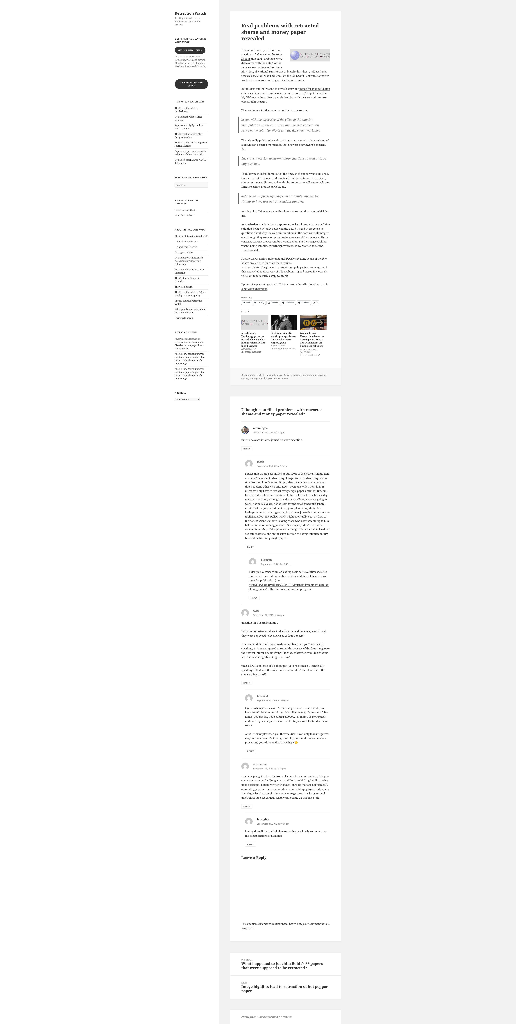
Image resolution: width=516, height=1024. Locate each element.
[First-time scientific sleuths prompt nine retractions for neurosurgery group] (284, 322)
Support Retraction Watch (191, 84)
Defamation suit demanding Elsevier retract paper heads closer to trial (189, 345)
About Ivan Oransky (187, 246)
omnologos (260, 428)
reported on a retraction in (261, 54)
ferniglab (263, 819)
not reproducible (258, 378)
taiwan (284, 378)
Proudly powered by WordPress (275, 1016)
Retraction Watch (190, 13)
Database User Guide (185, 210)
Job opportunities (184, 252)
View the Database (184, 215)
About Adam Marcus (187, 241)
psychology (274, 378)
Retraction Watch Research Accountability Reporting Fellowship (189, 261)
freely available (294, 374)
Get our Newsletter (190, 50)
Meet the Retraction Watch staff (191, 236)
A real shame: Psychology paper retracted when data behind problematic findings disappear (253, 339)
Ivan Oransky (275, 374)
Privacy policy (248, 1016)
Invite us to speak (184, 317)
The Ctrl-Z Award (184, 286)
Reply (246, 448)
